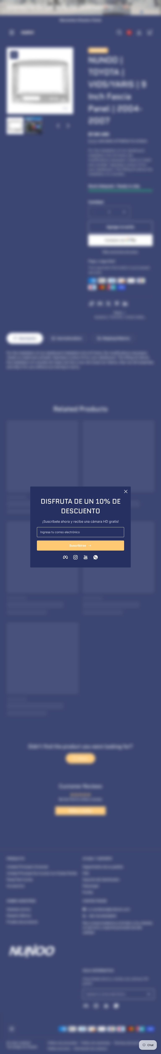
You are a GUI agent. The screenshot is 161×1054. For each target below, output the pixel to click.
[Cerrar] (126, 491)
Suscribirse (77, 545)
